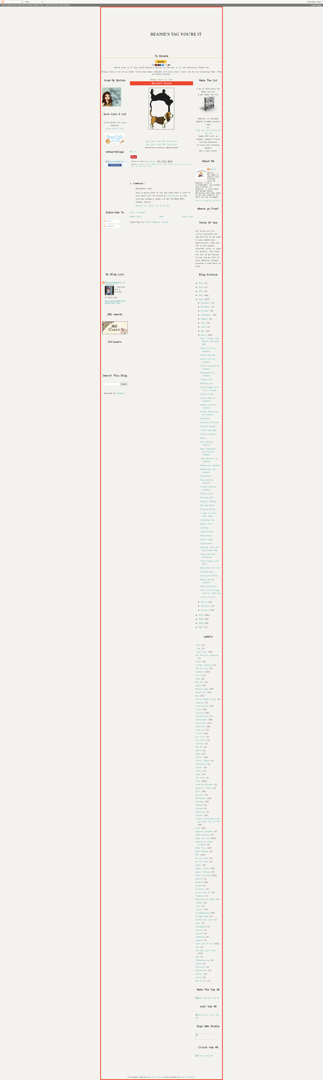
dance (198, 750)
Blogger (121, 393)
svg (197, 947)
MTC (165, 164)
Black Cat (201, 692)
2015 (201, 283)
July (204, 323)
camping (200, 702)
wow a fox (201, 981)
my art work (202, 858)
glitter (200, 795)
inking (199, 808)
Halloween (201, 798)
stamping (200, 937)
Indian (199, 805)
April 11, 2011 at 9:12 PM (152, 206)
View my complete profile (208, 200)
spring (199, 933)
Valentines (201, 970)
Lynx (198, 828)
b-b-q (198, 675)
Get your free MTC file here (161, 141)
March (204, 602)
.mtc (198, 645)
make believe (202, 835)
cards (198, 709)
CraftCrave (173, 196)
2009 (201, 619)
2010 (201, 615)
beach (198, 685)
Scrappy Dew (202, 916)
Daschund (205, 418)
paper (198, 865)
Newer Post (135, 216)
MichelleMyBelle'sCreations (115, 284)
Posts (108, 221)
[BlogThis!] (164, 161)
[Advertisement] (121, 251)
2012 (201, 295)
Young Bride (206, 532)
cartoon (200, 713)
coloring (200, 726)
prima (198, 885)
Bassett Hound (207, 426)
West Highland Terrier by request (207, 452)
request (200, 896)
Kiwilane (200, 812)
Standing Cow (207, 520)
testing (204, 528)
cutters (200, 744)
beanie (213, 169)
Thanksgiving (202, 960)
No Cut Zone (202, 862)
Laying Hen (206, 543)
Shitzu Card (206, 493)
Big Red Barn (207, 505)
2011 (201, 299)
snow (198, 923)
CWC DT (199, 747)
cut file (200, 737)
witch (198, 977)
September (206, 315)
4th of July (202, 668)
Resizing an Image (205, 899)
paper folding (203, 872)
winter (199, 974)
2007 (201, 627)
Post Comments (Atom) (157, 222)
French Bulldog (208, 430)
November (206, 307)
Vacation (200, 967)
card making (202, 706)
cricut (199, 733)
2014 (201, 287)
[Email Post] (158, 161)
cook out (200, 730)
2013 (201, 291)
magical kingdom (204, 831)
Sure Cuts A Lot (114, 128)
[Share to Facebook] (169, 161)
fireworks (201, 764)
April (204, 335)
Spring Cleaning (209, 576)
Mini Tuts (201, 848)
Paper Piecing (174, 164)
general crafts (203, 788)
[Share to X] (167, 161)
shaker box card (204, 920)
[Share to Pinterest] (171, 161)
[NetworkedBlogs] (115, 162)
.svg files (201, 652)
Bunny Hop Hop (207, 355)
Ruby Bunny (206, 536)
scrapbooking (202, 913)
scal (198, 906)
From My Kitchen (204, 784)
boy (197, 696)
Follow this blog (114, 165)
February (206, 606)
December (206, 303)
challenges (201, 720)
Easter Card (206, 394)
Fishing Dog (206, 572)
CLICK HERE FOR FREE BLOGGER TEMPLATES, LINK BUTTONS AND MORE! (35, 5)
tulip (198, 963)
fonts (198, 771)
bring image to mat (206, 699)
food (198, 774)
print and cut (203, 892)
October (205, 311)
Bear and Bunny (208, 586)
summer (199, 940)
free (148, 164)
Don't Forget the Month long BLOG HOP (209, 341)
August (205, 319)
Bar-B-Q (200, 682)
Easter (199, 757)
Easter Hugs (206, 539)
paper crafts (202, 868)
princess (200, 889)
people (199, 882)
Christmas (201, 723)
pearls (199, 879)
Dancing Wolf (207, 497)
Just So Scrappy (187, 1077)
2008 (201, 623)
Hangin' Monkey (208, 501)
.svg (198, 648)
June (204, 327)
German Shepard (208, 434)
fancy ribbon (202, 761)
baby (198, 679)
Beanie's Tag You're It (176, 34)
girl (198, 791)
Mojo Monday (202, 851)
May (203, 331)
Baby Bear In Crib (210, 568)
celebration (202, 716)
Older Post (187, 216)
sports (199, 930)
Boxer (203, 438)
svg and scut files (144, 166)
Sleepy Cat (206, 379)
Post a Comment (138, 212)
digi (198, 754)
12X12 (198, 661)
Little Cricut (207, 597)
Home (161, 216)
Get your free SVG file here (161, 144)
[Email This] (162, 161)
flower (199, 767)
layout (199, 815)
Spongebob (201, 927)
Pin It (133, 152)
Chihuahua (205, 476)
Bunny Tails (206, 524)
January (205, 610)
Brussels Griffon (209, 422)
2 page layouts (203, 665)
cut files (201, 740)
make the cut (157, 164)
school (199, 909)
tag (197, 957)
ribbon (199, 903)
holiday (200, 802)
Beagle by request (210, 465)
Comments (110, 226)
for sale (200, 778)
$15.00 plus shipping (207, 655)
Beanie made (202, 689)
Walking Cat (206, 383)
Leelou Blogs (316, 5)
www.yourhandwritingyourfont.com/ (115, 302)
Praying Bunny (207, 509)
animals (141, 164)
